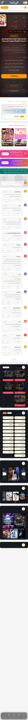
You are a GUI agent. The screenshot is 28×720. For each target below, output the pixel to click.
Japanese (15, 22)
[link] (4, 715)
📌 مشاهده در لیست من (14, 86)
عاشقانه (12, 26)
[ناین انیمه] (14, 2)
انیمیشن (15, 26)
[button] (11, 125)
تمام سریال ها (6, 367)
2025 (16, 17)
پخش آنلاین (13, 76)
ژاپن (25, 22)
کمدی (16, 27)
